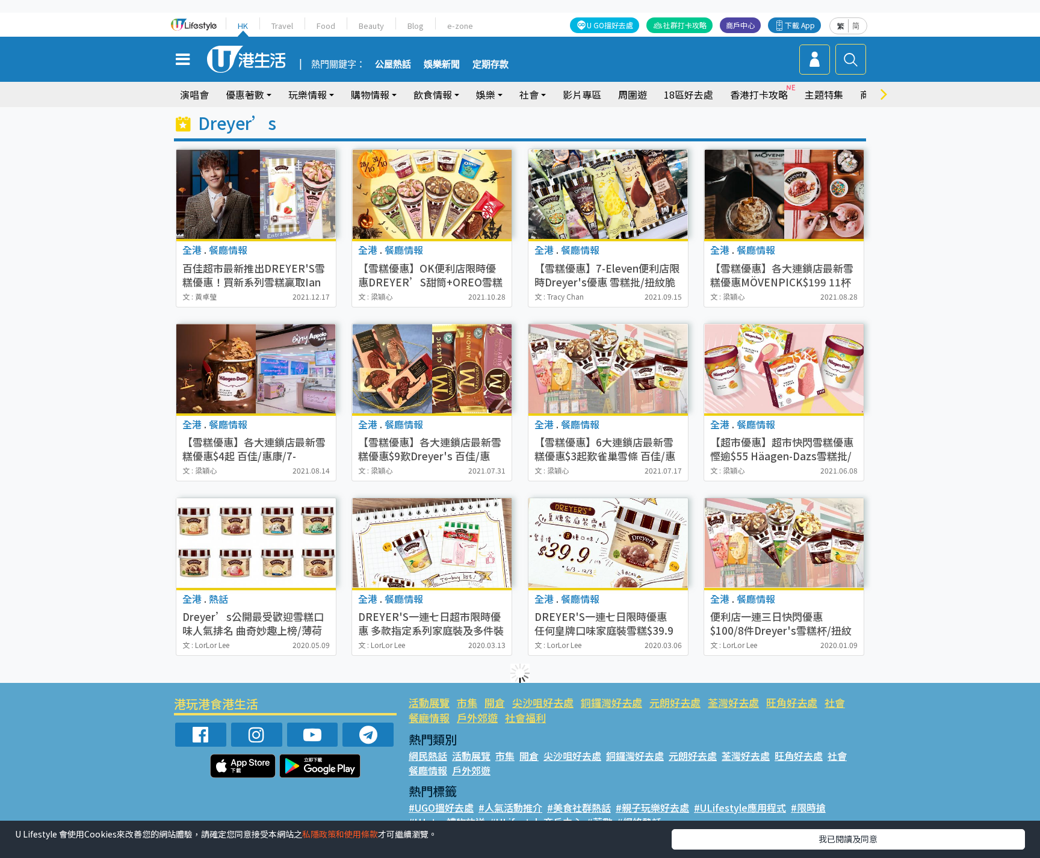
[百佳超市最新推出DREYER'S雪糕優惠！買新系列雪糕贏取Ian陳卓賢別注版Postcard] (256, 194)
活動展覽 (429, 702)
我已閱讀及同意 (848, 839)
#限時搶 (808, 807)
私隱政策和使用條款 (340, 834)
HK (243, 25)
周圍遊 (632, 94)
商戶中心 (740, 25)
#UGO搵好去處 (441, 807)
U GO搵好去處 (610, 25)
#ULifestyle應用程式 (740, 807)
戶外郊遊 (477, 717)
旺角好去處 (791, 702)
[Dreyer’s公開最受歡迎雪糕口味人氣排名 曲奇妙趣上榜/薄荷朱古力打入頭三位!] (256, 543)
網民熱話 (428, 755)
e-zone (460, 25)
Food (326, 25)
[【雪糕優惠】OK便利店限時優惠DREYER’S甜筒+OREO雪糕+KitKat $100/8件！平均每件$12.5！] (432, 194)
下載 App (800, 25)
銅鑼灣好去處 (611, 702)
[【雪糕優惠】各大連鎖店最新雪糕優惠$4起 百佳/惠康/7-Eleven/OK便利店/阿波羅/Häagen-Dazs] (256, 368)
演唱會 (194, 94)
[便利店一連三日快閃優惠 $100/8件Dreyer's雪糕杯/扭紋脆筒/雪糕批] (784, 543)
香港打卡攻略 (759, 94)
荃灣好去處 (733, 702)
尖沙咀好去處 (543, 702)
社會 (835, 702)
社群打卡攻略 (685, 25)
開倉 (494, 702)
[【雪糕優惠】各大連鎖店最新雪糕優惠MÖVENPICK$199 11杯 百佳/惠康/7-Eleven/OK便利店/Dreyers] (784, 194)
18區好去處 (688, 94)
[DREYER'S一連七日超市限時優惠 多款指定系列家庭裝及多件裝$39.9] (432, 543)
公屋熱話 (393, 64)
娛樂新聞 (442, 64)
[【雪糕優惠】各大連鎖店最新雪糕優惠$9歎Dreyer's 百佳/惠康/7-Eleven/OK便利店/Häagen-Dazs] (432, 368)
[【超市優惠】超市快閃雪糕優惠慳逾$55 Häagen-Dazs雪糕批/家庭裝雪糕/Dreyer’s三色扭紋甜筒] (784, 368)
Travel (282, 25)
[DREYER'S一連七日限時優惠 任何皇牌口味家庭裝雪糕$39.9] (608, 543)
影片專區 (582, 94)
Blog (415, 25)
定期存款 (490, 64)
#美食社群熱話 (579, 807)
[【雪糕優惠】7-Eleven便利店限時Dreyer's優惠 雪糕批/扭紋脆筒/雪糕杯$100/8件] (608, 194)
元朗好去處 (675, 702)
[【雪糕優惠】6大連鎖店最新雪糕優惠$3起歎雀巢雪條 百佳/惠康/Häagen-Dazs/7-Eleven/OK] (608, 368)
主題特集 (824, 94)
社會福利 (525, 717)
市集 (467, 702)
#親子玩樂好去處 (652, 807)
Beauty (371, 25)
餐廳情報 (429, 717)
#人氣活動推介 (510, 807)
